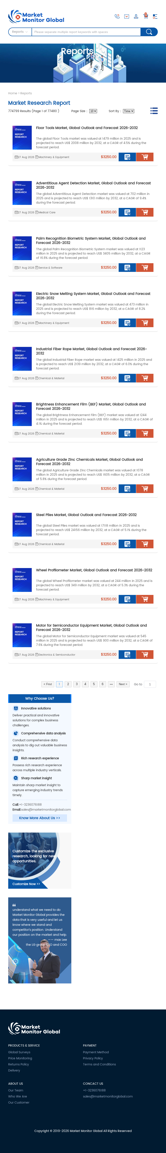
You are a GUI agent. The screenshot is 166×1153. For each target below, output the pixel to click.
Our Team (15, 1091)
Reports (26, 93)
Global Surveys (19, 1052)
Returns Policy (18, 1064)
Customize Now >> (26, 884)
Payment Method (96, 1052)
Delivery (14, 1071)
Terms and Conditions (99, 1064)
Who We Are (17, 1097)
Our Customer (18, 1103)
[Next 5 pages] (111, 684)
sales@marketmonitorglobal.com (46, 809)
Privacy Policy (93, 1058)
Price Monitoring (20, 1058)
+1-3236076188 (30, 804)
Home (12, 93)
